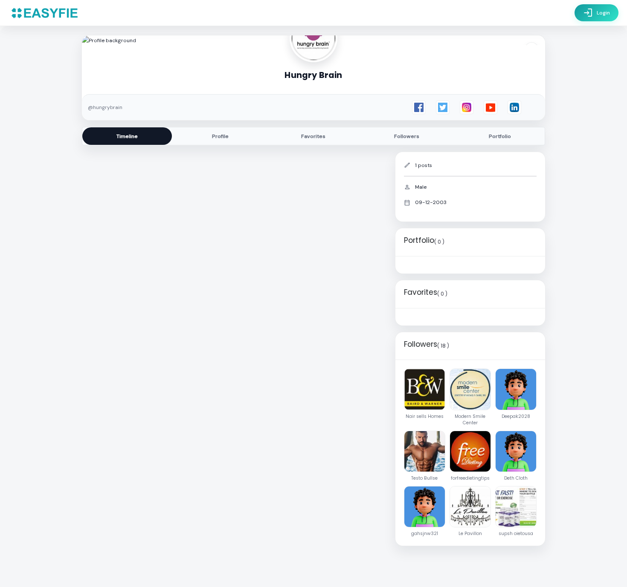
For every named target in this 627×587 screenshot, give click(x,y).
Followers (406, 136)
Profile (220, 136)
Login (596, 13)
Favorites (313, 136)
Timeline (127, 136)
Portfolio (500, 136)
